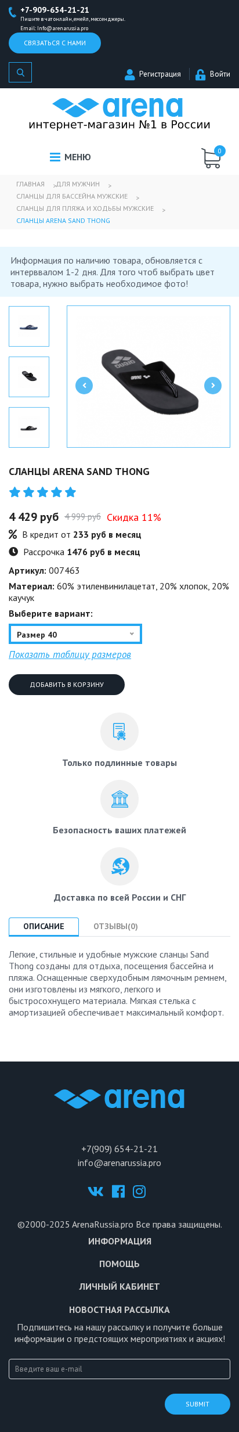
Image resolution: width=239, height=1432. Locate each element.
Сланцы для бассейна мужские (72, 196)
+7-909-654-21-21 (54, 10)
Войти (220, 74)
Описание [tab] (43, 926)
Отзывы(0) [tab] (115, 926)
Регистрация (160, 74)
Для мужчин (78, 183)
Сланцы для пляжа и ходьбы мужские (85, 208)
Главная (30, 183)
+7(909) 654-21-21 (119, 1148)
